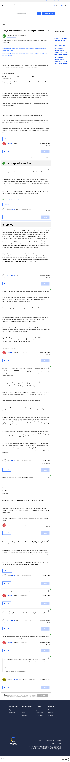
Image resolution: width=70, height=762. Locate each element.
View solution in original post (11, 199)
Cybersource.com (40, 709)
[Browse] (67, 5)
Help (57, 5)
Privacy (58, 740)
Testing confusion (59, 35)
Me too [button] (7, 139)
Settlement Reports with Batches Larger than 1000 (60, 40)
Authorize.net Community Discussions (27, 20)
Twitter (50, 709)
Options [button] (3, 24)
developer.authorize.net (49, 0)
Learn (23, 709)
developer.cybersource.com (62, 0)
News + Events (39, 715)
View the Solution (11, 37)
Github (50, 715)
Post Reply (42, 695)
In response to (26, 209)
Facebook (50, 712)
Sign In (64, 5)
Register (11, 709)
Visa (40, 740)
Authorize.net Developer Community (10, 20)
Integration (39, 20)
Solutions (24, 715)
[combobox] (28, 13)
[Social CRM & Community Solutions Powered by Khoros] (65, 759)
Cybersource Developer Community (5, 5)
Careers (38, 717)
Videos (23, 712)
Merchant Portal (13, 712)
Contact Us (39, 712)
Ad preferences (56, 743)
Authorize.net (48, 740)
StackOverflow (52, 717)
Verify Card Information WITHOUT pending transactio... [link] (55, 20)
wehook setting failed (59, 45)
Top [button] (3, 758)
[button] (5, 151)
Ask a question (49, 13)
